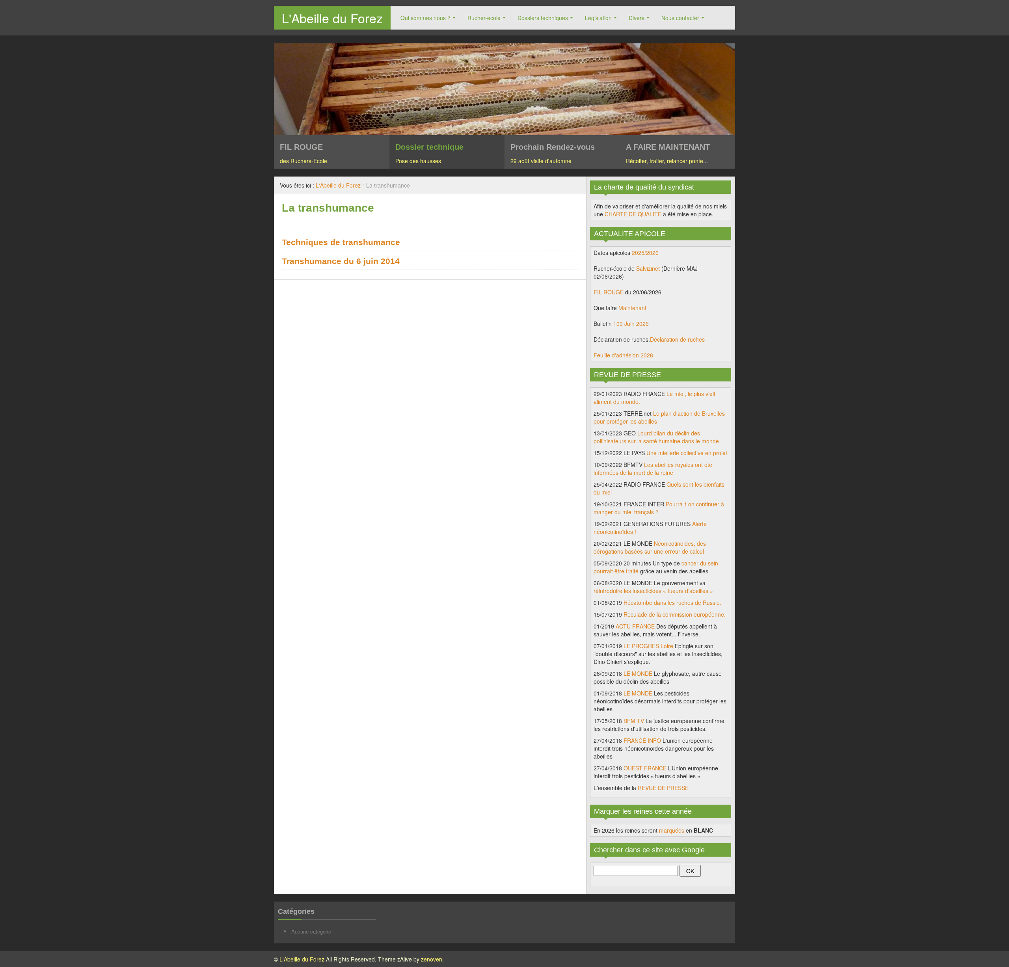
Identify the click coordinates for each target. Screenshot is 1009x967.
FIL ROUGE (609, 292)
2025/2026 (645, 253)
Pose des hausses (418, 161)
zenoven (431, 959)
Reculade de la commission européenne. (675, 614)
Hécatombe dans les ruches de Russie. (672, 602)
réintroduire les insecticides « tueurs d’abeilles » (653, 591)
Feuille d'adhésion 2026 (623, 355)
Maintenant (632, 308)
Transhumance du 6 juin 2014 (341, 261)
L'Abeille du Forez (332, 18)
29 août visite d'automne (541, 161)
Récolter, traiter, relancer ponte (664, 161)
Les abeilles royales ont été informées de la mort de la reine (653, 468)
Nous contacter (680, 18)
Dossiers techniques (543, 18)
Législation (598, 18)
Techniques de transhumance (341, 242)
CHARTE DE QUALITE (633, 214)
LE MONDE (638, 673)
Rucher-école (484, 18)
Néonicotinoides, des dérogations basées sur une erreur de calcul (650, 547)
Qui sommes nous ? (425, 18)
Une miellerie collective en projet (686, 453)
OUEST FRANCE (645, 768)
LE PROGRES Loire (648, 646)
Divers (636, 18)
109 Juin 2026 (631, 323)
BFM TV (634, 721)
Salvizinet (648, 268)
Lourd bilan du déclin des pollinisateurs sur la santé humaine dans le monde (656, 437)
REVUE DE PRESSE (663, 788)
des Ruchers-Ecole (303, 161)
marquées (671, 830)
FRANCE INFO (642, 740)
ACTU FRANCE (635, 626)
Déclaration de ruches (677, 339)
